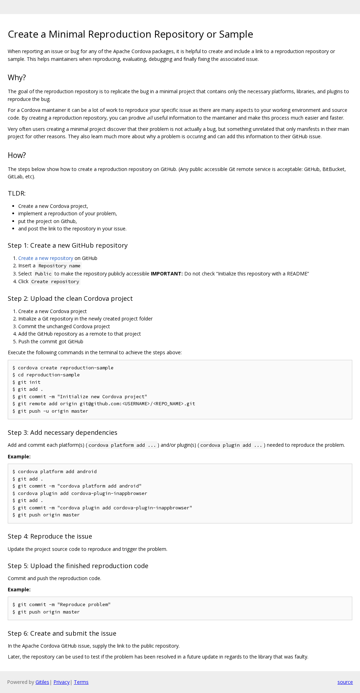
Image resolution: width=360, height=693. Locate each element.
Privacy (61, 682)
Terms (81, 682)
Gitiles (42, 682)
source (345, 682)
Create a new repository (45, 258)
